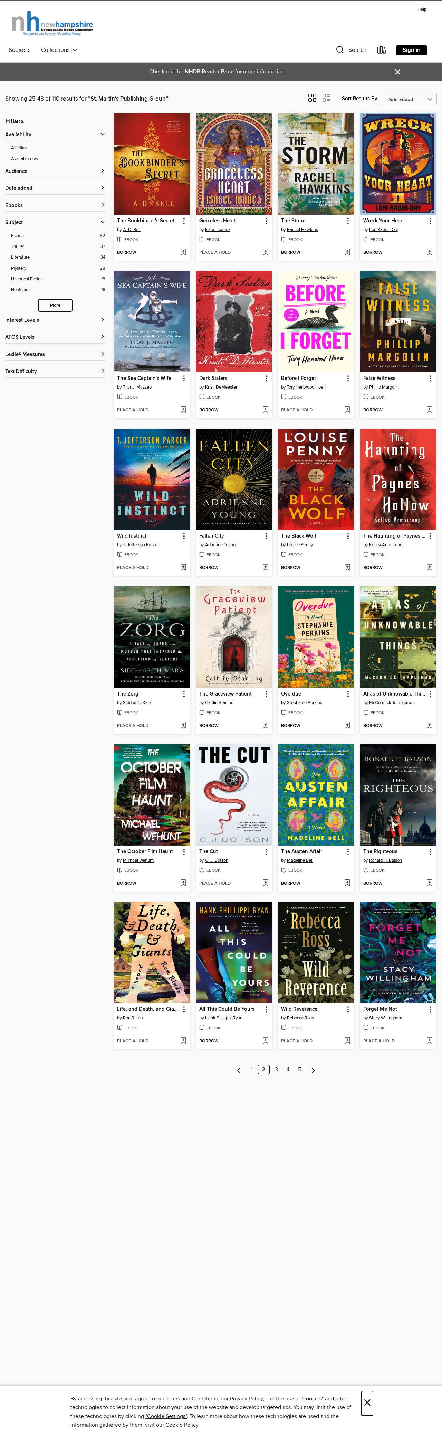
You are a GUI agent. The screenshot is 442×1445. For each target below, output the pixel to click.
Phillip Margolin (384, 387)
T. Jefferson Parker (141, 545)
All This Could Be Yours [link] (226, 1009)
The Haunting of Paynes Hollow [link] (394, 536)
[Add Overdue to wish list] (347, 725)
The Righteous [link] (380, 852)
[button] (350, 51)
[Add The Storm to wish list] (347, 252)
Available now (24, 158)
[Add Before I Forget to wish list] (347, 410)
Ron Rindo (133, 1018)
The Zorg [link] (127, 694)
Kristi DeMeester (221, 387)
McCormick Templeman (392, 703)
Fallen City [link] (211, 536)
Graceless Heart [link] (217, 221)
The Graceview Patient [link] (225, 694)
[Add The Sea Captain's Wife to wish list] (183, 410)
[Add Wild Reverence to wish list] (347, 1041)
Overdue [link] (291, 694)
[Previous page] (239, 1069)
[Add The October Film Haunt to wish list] (183, 883)
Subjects (20, 50)
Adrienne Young (220, 545)
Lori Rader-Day (383, 229)
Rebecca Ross (300, 1018)
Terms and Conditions (192, 1398)
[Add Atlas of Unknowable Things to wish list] (429, 725)
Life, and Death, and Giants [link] (148, 1009)
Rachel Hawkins (302, 229)
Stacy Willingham (385, 1018)
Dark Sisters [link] (213, 378)
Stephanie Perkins (304, 703)
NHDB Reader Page (209, 71)
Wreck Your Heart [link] (383, 221)
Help (421, 9)
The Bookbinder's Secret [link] (145, 221)
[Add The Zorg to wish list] (183, 725)
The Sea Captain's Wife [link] (144, 378)
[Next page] (313, 1069)
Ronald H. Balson (385, 860)
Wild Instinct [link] (131, 536)
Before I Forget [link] (298, 378)
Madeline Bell (300, 860)
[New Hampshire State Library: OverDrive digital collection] (53, 24)
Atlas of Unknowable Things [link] (394, 694)
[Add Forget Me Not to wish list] (429, 1041)
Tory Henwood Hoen (306, 387)
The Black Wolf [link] (298, 536)
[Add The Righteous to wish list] (429, 883)
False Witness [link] (379, 378)
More (55, 305)
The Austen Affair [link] (301, 852)
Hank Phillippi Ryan (223, 1018)
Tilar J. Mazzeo (137, 387)
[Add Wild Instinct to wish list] (183, 567)
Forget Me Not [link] (380, 1009)
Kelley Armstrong (385, 545)
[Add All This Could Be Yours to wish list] (265, 1041)
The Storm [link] (293, 221)
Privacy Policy (246, 1398)
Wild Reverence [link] (299, 1009)
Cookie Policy (181, 1424)
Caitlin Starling (219, 703)
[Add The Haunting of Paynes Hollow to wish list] (429, 567)
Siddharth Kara (137, 703)
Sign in (412, 50)
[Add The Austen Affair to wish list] (347, 883)
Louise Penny (300, 545)
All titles (19, 148)
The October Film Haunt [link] (145, 852)
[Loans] (382, 51)
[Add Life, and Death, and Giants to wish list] (183, 1041)
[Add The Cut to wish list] (265, 883)
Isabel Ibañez (217, 229)
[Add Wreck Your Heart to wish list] (429, 252)
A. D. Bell (132, 229)
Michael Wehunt (138, 860)
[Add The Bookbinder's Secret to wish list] (183, 252)
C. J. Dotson (216, 860)
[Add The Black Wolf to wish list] (347, 567)
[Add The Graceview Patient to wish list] (265, 725)
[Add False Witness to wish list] (429, 410)
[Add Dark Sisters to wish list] (265, 410)
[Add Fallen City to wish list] (265, 567)
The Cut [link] (208, 852)
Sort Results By (359, 98)
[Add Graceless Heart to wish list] (265, 252)
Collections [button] (57, 50)
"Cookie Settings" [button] (166, 1416)
